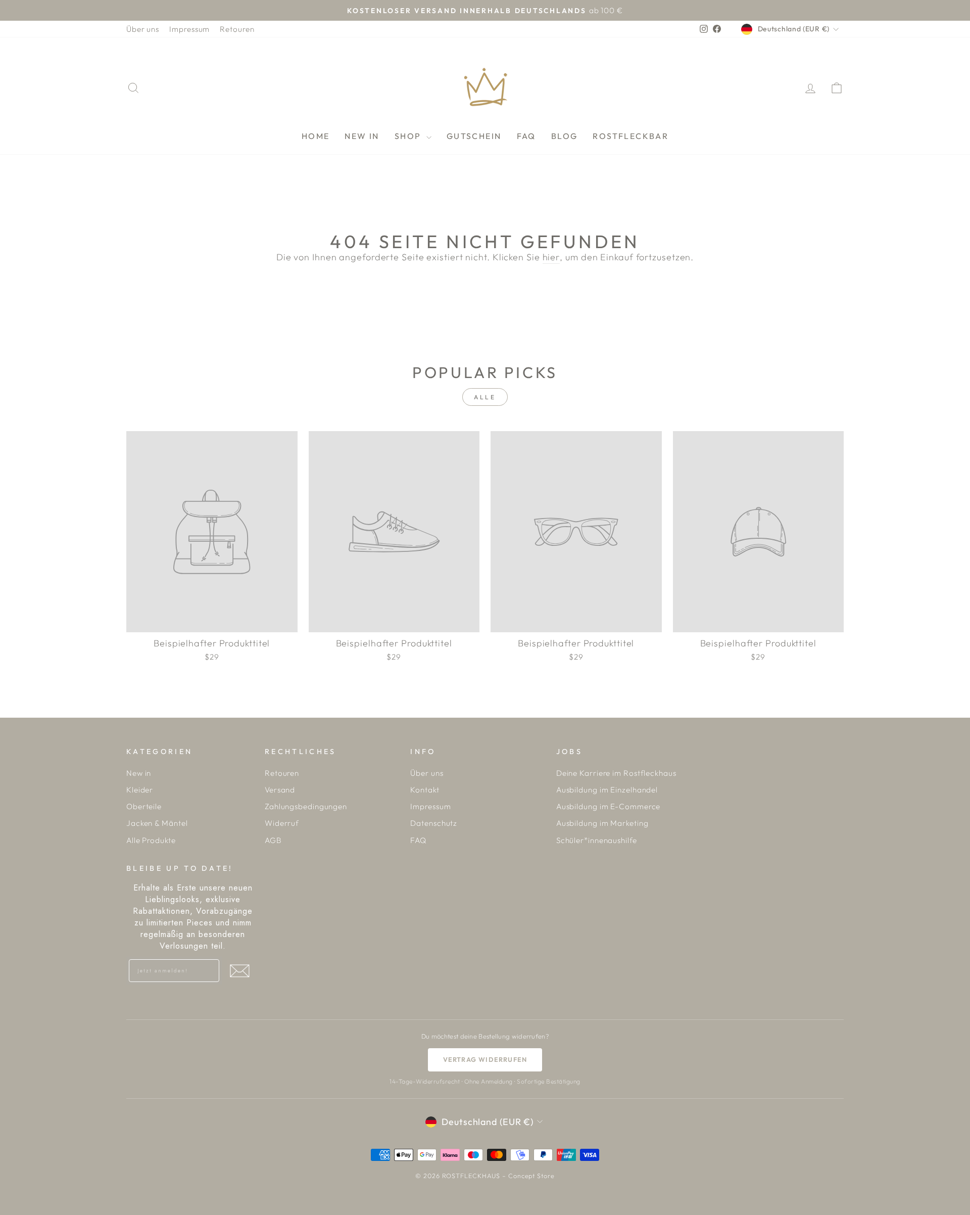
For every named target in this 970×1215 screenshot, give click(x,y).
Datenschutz (433, 823)
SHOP (409, 136)
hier (551, 257)
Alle (485, 397)
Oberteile (144, 806)
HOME (316, 136)
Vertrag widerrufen (485, 1059)
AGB (273, 840)
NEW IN (362, 136)
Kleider (139, 790)
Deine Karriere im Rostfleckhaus (616, 773)
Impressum (189, 29)
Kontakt (424, 790)
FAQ (526, 136)
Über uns (142, 29)
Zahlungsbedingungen (306, 806)
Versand (280, 790)
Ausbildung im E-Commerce (608, 806)
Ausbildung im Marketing (602, 823)
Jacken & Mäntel (157, 823)
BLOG (564, 136)
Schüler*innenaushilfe (596, 840)
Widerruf (282, 823)
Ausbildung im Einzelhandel (607, 790)
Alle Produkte (151, 840)
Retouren (237, 29)
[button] (239, 971)
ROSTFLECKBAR (630, 136)
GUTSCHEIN (474, 136)
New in (138, 773)
